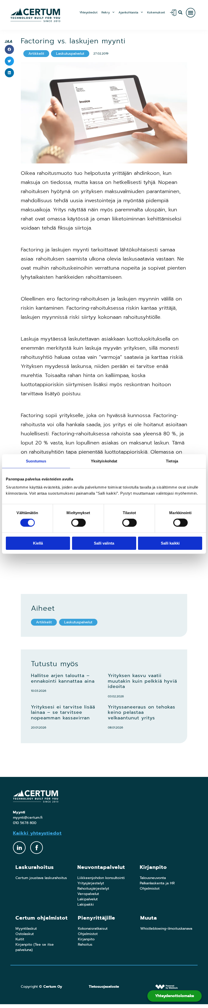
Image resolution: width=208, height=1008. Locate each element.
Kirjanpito (153, 867)
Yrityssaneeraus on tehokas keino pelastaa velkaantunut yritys (141, 712)
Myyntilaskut (26, 928)
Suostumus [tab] (36, 461)
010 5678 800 (24, 823)
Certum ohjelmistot (41, 918)
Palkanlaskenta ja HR (157, 883)
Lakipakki (85, 904)
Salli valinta (104, 543)
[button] (180, 12)
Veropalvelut (88, 894)
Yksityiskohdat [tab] (104, 461)
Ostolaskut (24, 934)
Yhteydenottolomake (174, 996)
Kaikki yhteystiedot (37, 833)
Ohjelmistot (150, 888)
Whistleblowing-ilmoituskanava (166, 928)
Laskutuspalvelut (78, 622)
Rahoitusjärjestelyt (93, 888)
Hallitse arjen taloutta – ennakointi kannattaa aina (63, 678)
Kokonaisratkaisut (93, 928)
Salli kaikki (170, 543)
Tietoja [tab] (172, 461)
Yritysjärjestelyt (90, 883)
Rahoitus (85, 944)
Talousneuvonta (153, 878)
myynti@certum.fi (27, 817)
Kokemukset (156, 12)
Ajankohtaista (128, 12)
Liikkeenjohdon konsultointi (101, 878)
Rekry (105, 12)
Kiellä (38, 543)
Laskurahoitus (34, 867)
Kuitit (19, 939)
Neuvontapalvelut (101, 867)
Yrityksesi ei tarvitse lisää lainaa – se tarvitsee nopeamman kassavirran (63, 712)
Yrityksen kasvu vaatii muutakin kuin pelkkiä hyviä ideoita (142, 681)
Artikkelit (44, 622)
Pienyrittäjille (96, 918)
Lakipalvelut (87, 899)
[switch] (78, 523)
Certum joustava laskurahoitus (41, 878)
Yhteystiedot (88, 12)
